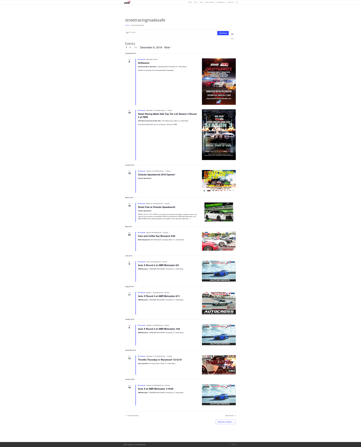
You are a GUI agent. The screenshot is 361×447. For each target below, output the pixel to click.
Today (135, 47)
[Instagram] (233, 444)
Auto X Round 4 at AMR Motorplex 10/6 (159, 328)
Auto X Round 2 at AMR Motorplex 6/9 (158, 265)
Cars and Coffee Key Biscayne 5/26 (156, 235)
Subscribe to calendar (225, 422)
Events (127, 25)
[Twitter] (236, 444)
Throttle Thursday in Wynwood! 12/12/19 (160, 359)
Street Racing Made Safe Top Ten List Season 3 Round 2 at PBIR (167, 115)
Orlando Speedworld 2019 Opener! (156, 174)
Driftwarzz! (143, 62)
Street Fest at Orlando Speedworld (156, 207)
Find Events (223, 33)
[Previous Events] (126, 47)
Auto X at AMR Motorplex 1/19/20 (155, 388)
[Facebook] (230, 444)
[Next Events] (130, 47)
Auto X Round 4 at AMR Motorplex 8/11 (159, 296)
